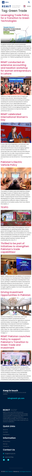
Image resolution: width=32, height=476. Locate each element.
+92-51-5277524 (9, 457)
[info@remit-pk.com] (3, 453)
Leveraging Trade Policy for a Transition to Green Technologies (15, 18)
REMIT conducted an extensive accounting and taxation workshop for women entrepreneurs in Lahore (16, 67)
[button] (3, 2)
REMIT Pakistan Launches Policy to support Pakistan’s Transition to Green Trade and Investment (15, 342)
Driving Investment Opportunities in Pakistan (16, 293)
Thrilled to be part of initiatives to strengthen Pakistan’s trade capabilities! (15, 248)
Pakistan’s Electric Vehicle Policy (11, 163)
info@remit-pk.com (10, 453)
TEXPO (4, 207)
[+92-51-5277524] (3, 457)
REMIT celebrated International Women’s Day (14, 117)
